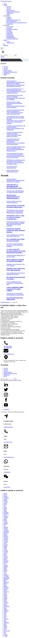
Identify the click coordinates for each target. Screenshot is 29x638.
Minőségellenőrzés (11, 37)
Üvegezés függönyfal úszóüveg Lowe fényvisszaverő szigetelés (15, 156)
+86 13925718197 (8, 442)
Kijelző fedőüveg (11, 10)
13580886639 (7, 472)
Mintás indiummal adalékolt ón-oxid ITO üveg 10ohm (15, 260)
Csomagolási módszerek (12, 38)
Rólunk (5, 40)
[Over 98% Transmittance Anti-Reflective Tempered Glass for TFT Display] (16, 181)
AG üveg (9, 6)
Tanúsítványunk (10, 42)
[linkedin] (6, 386)
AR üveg (9, 7)
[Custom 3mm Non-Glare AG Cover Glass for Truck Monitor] (16, 192)
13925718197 (7, 487)
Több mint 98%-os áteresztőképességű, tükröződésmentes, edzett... (15, 186)
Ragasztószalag (10, 36)
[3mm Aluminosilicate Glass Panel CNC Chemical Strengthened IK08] (16, 284)
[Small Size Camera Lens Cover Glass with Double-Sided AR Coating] (16, 274)
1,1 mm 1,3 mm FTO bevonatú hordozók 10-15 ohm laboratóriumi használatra (16, 250)
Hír (4, 44)
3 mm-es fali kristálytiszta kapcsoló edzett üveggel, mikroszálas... (15, 113)
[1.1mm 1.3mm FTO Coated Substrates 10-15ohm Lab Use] (16, 246)
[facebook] (6, 401)
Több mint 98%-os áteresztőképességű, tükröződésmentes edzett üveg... (16, 85)
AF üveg (9, 9)
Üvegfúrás (9, 30)
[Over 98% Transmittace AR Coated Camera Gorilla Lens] (16, 202)
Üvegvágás (9, 28)
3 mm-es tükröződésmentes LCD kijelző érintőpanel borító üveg (16, 92)
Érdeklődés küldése (8, 427)
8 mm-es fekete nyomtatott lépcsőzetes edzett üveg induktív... (16, 106)
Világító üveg (10, 13)
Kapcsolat (6, 45)
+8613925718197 (8, 346)
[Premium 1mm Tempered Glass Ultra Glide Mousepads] (16, 265)
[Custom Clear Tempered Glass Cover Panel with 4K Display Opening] (16, 294)
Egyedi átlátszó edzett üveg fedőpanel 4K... (15, 298)
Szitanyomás (9, 33)
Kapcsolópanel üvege (12, 21)
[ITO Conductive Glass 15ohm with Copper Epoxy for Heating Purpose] (16, 236)
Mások (8, 14)
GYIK (8, 41)
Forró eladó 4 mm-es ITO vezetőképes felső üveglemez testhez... (16, 143)
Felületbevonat (10, 34)
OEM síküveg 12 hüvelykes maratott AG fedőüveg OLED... (15, 163)
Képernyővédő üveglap (12, 171)
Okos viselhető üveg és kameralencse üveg (17, 22)
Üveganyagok (10, 26)
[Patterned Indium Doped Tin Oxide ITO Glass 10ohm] (16, 256)
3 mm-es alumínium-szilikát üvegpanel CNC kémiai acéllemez (15, 289)
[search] (2, 48)
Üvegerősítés (10, 32)
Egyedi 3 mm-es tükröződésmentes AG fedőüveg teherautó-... (13, 196)
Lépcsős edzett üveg (11, 168)
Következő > (7, 302)
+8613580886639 (8, 347)
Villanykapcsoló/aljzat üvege (13, 11)
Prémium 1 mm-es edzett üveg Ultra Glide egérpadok (16, 269)
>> (11, 302)
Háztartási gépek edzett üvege (14, 20)
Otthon (5, 3)
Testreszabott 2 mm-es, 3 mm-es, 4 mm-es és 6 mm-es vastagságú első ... (16, 217)
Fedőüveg (9, 17)
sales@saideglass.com (9, 354)
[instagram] (6, 396)
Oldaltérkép (6, 409)
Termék (5, 5)
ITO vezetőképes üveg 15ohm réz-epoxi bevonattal (15, 240)
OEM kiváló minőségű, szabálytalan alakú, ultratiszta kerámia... (16, 230)
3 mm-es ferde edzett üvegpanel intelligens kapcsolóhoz (14, 135)
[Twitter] (6, 391)
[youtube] (6, 407)
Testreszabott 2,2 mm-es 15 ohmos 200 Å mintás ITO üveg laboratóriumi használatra (16, 122)
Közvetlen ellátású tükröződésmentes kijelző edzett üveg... (15, 150)
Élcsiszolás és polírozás (12, 29)
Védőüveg (9, 18)
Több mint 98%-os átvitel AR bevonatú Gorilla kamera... (16, 206)
